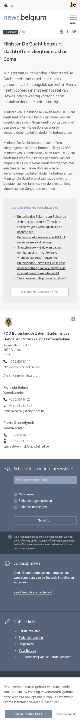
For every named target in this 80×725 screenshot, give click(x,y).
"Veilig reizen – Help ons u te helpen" (41, 278)
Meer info (52, 702)
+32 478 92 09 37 (20, 405)
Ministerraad (27, 494)
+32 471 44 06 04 (20, 441)
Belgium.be (26, 644)
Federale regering (31, 638)
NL (5, 6)
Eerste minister (29, 631)
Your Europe (27, 650)
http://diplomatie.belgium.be (22, 367)
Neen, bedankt (65, 714)
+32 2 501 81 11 (20, 361)
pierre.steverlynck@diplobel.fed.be (26, 446)
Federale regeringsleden (35, 501)
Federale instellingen (33, 507)
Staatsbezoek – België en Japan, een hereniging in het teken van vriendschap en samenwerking (39, 252)
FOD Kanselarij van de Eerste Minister (45, 657)
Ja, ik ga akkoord (28, 714)
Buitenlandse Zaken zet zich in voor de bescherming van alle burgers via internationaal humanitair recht (41, 268)
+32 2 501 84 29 (20, 399)
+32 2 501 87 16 (20, 435)
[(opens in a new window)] (66, 31)
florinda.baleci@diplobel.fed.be (23, 411)
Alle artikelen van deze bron (39, 292)
